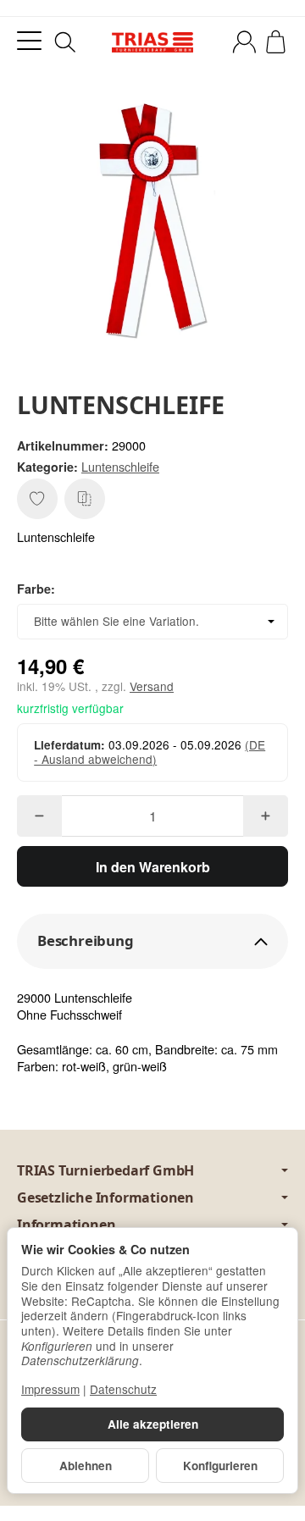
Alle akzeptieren (153, 1424)
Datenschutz (123, 1388)
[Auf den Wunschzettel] (37, 498)
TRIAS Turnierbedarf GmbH (105, 1170)
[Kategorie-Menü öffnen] (29, 41)
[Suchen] (65, 42)
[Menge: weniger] (39, 816)
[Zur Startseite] (152, 42)
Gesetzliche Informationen (105, 1197)
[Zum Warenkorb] (275, 42)
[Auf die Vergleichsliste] (84, 498)
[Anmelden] (244, 42)
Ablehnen (85, 1465)
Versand (152, 686)
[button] (152, 941)
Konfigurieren (220, 1465)
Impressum (50, 1388)
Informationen (66, 1224)
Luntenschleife (120, 466)
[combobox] (152, 621)
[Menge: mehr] (265, 816)
